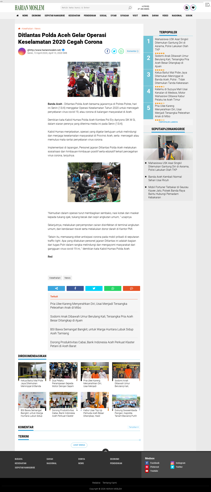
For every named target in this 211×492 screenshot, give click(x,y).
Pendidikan (90, 15)
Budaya (18, 459)
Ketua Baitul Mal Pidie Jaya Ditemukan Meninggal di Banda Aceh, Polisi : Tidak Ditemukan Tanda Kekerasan (171, 77)
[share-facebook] (107, 51)
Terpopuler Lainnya (168, 122)
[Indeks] (186, 7)
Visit (135, 15)
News (25, 15)
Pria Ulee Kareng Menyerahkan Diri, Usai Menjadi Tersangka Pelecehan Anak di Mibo (172, 111)
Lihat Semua (79, 445)
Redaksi (96, 482)
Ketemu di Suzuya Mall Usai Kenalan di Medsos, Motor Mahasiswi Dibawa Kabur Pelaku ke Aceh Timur (171, 94)
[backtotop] (105, 452)
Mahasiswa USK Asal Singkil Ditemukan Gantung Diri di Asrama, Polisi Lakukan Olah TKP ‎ (171, 44)
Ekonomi (36, 15)
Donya (145, 15)
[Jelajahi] (207, 5)
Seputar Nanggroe (55, 15)
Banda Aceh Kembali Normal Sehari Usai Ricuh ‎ (165, 178)
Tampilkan (133, 427)
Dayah (155, 15)
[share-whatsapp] (121, 51)
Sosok (189, 15)
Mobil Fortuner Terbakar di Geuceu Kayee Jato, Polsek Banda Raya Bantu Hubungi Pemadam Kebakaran (168, 192)
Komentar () (132, 51)
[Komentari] (131, 288)
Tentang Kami (110, 482)
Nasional (177, 15)
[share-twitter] (114, 51)
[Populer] (193, 7)
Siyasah (124, 15)
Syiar (114, 15)
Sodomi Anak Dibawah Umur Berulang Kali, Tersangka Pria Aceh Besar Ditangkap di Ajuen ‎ (172, 61)
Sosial (103, 15)
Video (165, 15)
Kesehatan (74, 15)
